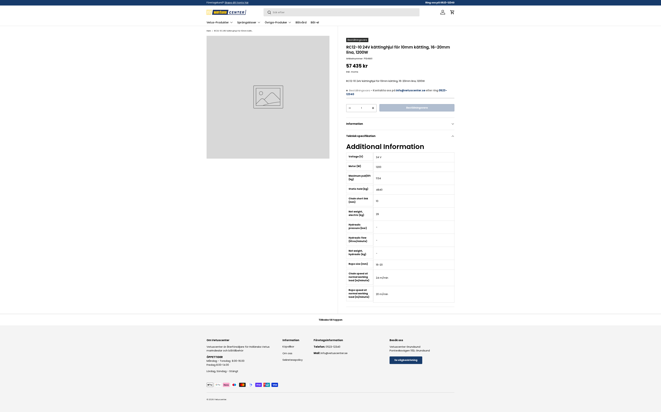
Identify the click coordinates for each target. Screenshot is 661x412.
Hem (209, 31)
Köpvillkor (288, 346)
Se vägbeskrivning (405, 360)
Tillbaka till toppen (330, 320)
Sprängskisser (246, 22)
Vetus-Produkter (218, 22)
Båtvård (301, 22)
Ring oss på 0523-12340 (439, 2)
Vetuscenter (220, 399)
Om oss (287, 353)
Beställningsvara (417, 107)
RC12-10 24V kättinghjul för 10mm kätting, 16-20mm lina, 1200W (233, 31)
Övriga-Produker (276, 22)
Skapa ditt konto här (237, 2)
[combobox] (341, 12)
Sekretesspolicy (292, 360)
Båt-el (315, 22)
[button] (452, 12)
